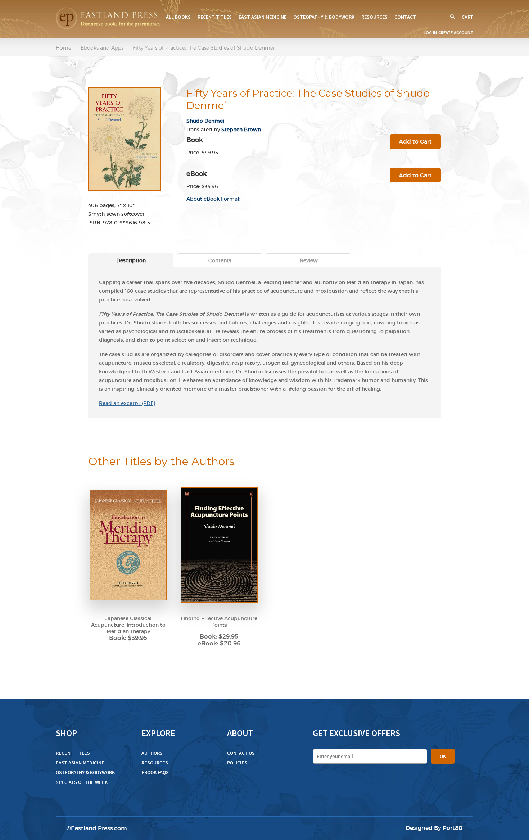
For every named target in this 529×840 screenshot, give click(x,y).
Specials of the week (82, 782)
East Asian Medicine (262, 17)
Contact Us (241, 753)
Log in (430, 32)
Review (309, 260)
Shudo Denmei (205, 121)
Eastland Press (92, 828)
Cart (467, 17)
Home (63, 48)
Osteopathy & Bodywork (323, 17)
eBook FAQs (155, 772)
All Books (178, 17)
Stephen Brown (241, 129)
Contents (219, 260)
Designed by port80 (434, 827)
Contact (405, 17)
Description (131, 260)
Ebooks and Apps (102, 48)
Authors (152, 753)
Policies (237, 762)
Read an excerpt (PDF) (127, 403)
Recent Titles (215, 17)
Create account (455, 32)
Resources (374, 17)
